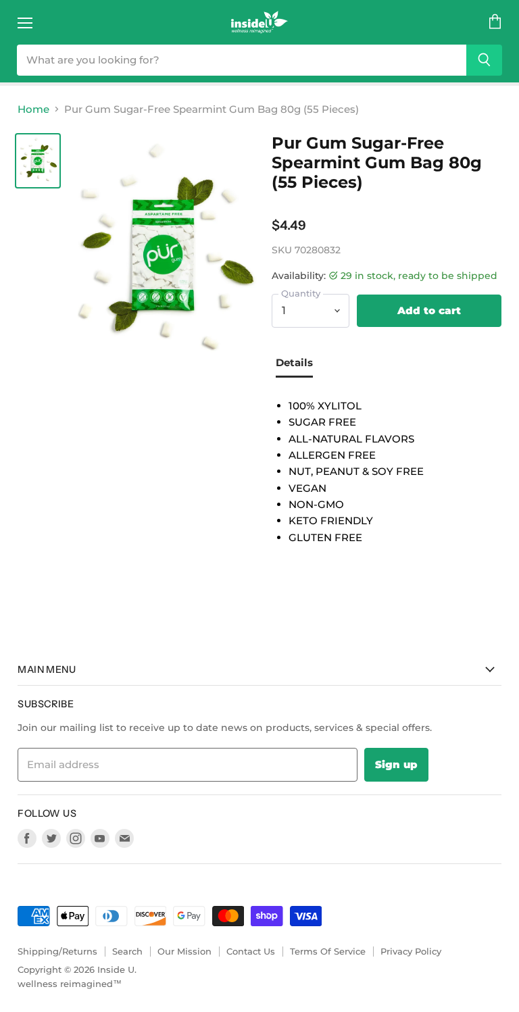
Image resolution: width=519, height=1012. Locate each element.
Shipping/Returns (57, 951)
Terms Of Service (328, 951)
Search (127, 951)
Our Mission (184, 951)
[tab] (299, 364)
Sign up (396, 764)
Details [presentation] (294, 362)
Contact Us (250, 951)
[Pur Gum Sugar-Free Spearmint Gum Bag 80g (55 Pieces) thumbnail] (37, 160)
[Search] (484, 60)
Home (33, 109)
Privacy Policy (410, 951)
